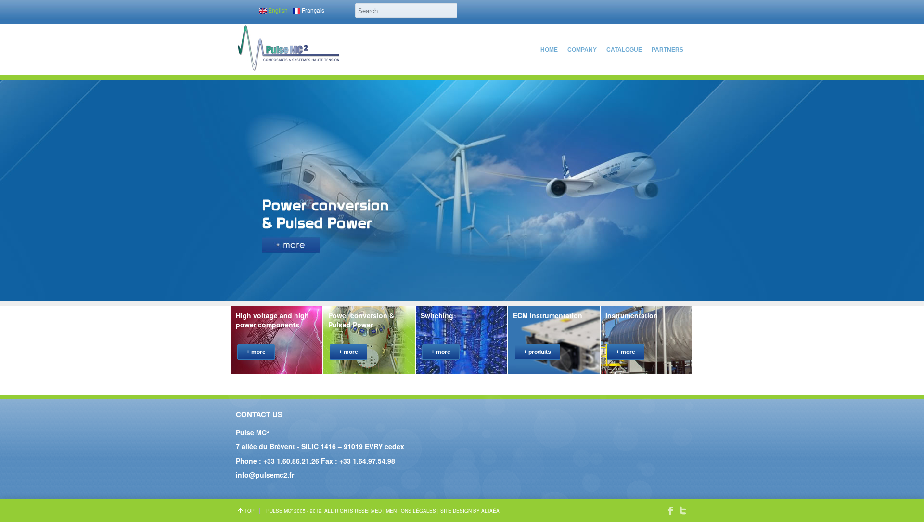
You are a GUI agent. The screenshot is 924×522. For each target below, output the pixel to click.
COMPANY (582, 49)
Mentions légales (411, 511)
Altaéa (490, 511)
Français (312, 10)
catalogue (624, 49)
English (277, 10)
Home (549, 49)
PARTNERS (667, 49)
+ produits (537, 352)
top (249, 511)
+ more (256, 352)
